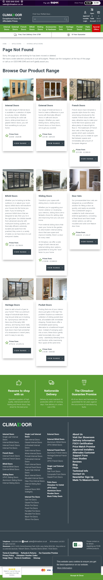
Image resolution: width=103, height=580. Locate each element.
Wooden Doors (53, 493)
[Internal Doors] (18, 90)
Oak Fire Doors (31, 499)
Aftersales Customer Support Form (84, 454)
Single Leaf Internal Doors (10, 438)
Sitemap (36, 558)
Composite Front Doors (56, 474)
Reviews (77, 461)
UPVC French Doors (55, 461)
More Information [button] (64, 568)
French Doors (78, 105)
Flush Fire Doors (31, 508)
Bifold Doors (16, 44)
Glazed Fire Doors (32, 502)
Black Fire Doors (31, 516)
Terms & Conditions (10, 553)
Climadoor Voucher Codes (26, 555)
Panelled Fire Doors (32, 511)
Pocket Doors (45, 305)
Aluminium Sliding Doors (12, 480)
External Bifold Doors (11, 469)
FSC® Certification (83, 443)
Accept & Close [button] (77, 575)
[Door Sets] (84, 180)
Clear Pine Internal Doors (34, 481)
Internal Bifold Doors (35, 44)
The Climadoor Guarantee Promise (84, 393)
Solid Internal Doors (32, 450)
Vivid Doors (52, 549)
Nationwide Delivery (51, 393)
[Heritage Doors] (18, 289)
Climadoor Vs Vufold (55, 485)
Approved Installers (83, 449)
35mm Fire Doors (32, 519)
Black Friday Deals (54, 496)
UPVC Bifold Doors (54, 445)
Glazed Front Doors (55, 477)
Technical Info (80, 471)
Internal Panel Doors (33, 467)
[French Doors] (84, 90)
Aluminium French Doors (57, 453)
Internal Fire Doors (10, 448)
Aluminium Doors (54, 490)
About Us (78, 434)
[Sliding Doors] (51, 180)
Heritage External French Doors (57, 456)
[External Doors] (51, 90)
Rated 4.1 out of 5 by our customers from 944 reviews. (12, 573)
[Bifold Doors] (18, 180)
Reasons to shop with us (19, 393)
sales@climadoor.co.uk (13, 4)
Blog (75, 464)
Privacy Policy (8, 555)
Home (4, 44)
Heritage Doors (12, 305)
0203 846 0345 (12, 1)
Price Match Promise (84, 446)
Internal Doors (12, 105)
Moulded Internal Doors (34, 478)
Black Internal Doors (33, 475)
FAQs (75, 467)
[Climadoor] (12, 16)
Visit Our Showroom (83, 437)
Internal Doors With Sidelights (32, 490)
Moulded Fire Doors (32, 514)
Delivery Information (84, 440)
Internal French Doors (11, 445)
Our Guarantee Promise (48, 553)
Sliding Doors (45, 196)
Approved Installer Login (86, 18)
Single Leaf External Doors (55, 467)
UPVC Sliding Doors (10, 477)
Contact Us (79, 474)
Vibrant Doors (23, 549)
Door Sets (77, 196)
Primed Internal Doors (33, 456)
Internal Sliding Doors (11, 483)
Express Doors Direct (39, 549)
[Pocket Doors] (51, 289)
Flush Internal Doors (33, 464)
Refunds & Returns (28, 553)
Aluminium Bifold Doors (56, 442)
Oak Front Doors (53, 471)
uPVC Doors (52, 487)
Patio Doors (52, 482)
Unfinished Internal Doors (32, 446)
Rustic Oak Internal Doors (32, 471)
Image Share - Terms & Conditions (17, 558)
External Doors (46, 105)
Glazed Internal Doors (33, 442)
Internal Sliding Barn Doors (33, 485)
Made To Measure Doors (86, 480)
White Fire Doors (31, 505)
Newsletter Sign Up (83, 477)
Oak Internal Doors (32, 439)
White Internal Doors (33, 453)
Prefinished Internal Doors (32, 460)
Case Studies (80, 458)
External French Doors (11, 458)
